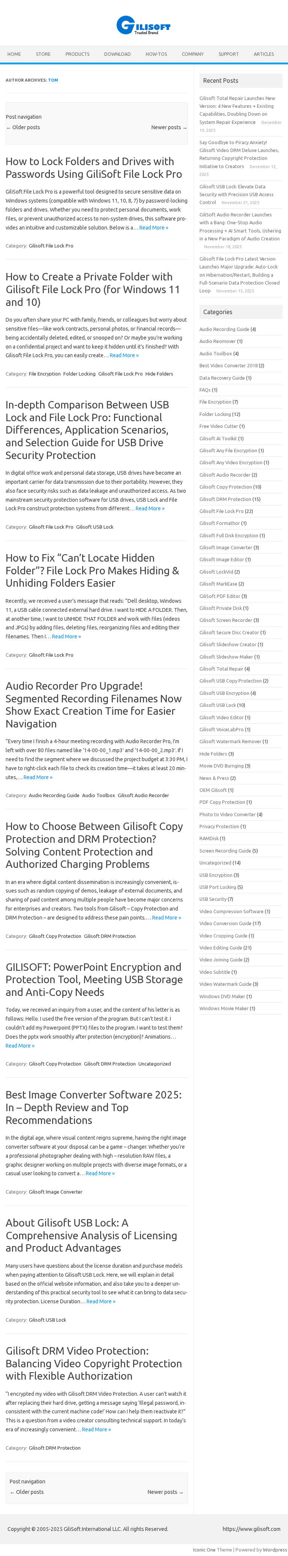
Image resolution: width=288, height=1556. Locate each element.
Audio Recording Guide (54, 795)
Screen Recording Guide (225, 850)
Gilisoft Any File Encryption (228, 450)
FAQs (205, 389)
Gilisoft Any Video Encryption (231, 462)
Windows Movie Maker (224, 1008)
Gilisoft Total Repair (221, 668)
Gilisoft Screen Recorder (226, 620)
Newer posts (170, 127)
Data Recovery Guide (222, 377)
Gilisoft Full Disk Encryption (229, 535)
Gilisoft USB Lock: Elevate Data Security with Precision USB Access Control (237, 194)
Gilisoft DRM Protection (110, 936)
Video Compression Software (232, 911)
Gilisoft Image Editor (222, 559)
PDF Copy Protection (222, 802)
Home (14, 54)
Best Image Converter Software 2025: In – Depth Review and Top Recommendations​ (94, 1107)
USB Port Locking (218, 887)
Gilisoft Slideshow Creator (228, 644)
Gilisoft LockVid (216, 571)
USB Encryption (216, 875)
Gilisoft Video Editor (222, 717)
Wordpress (275, 1549)
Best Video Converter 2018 (229, 365)
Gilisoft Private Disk (221, 608)
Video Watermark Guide (226, 984)
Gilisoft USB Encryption (224, 693)
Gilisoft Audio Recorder (143, 795)
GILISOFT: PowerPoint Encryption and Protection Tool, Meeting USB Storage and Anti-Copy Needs (94, 979)
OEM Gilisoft (213, 790)
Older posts (23, 127)
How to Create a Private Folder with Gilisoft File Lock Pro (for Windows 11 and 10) (93, 289)
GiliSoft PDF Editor (220, 596)
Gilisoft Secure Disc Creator (229, 632)
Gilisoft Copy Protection (55, 936)
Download (117, 54)
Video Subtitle (215, 972)
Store (43, 54)
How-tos (156, 54)
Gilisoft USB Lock (95, 526)
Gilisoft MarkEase (218, 583)
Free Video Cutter (219, 426)
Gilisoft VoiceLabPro (222, 729)
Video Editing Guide (221, 947)
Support (229, 54)
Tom (53, 80)
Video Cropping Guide (224, 935)
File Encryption (45, 373)
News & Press (214, 778)
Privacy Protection (219, 826)
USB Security (213, 899)
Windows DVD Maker (222, 996)
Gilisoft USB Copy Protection (231, 680)
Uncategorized (154, 1063)
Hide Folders (159, 373)
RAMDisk (209, 838)
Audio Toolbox (98, 795)
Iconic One (204, 1549)
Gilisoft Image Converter (55, 1191)
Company (193, 54)
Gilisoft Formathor (220, 523)
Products (77, 54)
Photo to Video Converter (228, 814)
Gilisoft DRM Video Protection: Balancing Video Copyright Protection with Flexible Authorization (94, 1363)
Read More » (154, 228)
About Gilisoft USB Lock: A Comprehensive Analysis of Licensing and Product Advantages (91, 1235)
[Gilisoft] (144, 33)
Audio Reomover (218, 341)
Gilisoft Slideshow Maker (226, 656)
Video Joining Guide (221, 959)
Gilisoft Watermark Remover (230, 741)
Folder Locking (79, 373)
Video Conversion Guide (226, 923)
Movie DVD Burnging (222, 765)
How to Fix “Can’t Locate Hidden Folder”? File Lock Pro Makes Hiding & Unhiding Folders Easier (92, 570)
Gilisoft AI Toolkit (218, 438)
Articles (264, 54)
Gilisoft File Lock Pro (51, 245)
